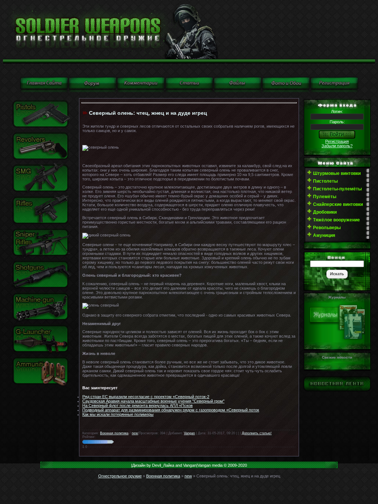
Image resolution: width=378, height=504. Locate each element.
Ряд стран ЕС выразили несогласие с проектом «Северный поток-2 (145, 396)
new (135, 433)
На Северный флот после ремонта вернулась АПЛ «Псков (137, 405)
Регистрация (337, 141)
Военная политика (114, 433)
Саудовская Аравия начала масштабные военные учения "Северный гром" (153, 401)
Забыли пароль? (337, 146)
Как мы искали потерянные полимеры (118, 414)
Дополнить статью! (257, 433)
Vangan (189, 433)
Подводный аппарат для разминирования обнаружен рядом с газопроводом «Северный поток (170, 410)
